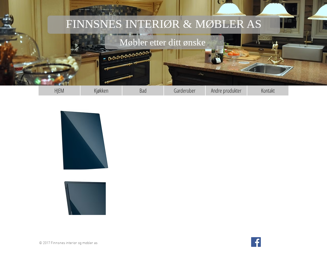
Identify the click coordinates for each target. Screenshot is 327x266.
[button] (101, 90)
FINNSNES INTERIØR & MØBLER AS (164, 23)
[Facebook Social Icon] (256, 242)
